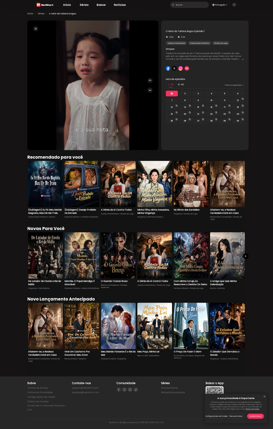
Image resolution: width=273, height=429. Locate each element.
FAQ (29, 409)
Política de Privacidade (40, 392)
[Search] (173, 5)
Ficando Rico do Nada (184, 355)
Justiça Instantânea (176, 43)
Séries (41, 13)
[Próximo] (246, 256)
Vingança (141, 217)
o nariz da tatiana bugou (62, 13)
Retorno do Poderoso (110, 285)
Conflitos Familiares (89, 217)
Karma (52, 217)
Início (30, 13)
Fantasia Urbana (72, 217)
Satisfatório (154, 355)
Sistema (82, 359)
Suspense (122, 359)
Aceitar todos (255, 416)
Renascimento (71, 359)
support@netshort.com (85, 387)
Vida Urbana (43, 288)
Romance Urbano (155, 217)
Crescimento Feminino (199, 43)
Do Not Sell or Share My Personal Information (47, 405)
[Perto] (264, 396)
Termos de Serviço (37, 387)
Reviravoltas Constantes (221, 217)
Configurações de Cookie (216, 416)
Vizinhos (221, 288)
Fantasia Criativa (72, 288)
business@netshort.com (85, 392)
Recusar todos (235, 416)
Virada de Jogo (221, 43)
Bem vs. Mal (142, 355)
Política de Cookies (252, 409)
